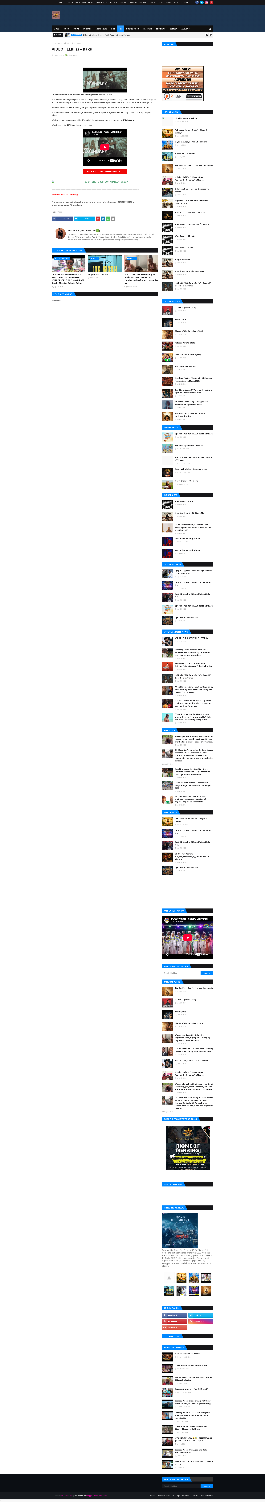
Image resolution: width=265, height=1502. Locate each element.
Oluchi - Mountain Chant (91, 35)
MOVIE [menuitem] (76, 29)
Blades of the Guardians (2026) (189, 331)
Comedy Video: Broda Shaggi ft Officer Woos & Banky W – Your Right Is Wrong (193, 1402)
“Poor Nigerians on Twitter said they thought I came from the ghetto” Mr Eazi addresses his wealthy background (194, 717)
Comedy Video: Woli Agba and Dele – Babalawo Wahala (191, 1451)
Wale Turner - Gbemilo (185, 236)
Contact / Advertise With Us (202, 1495)
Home (54, 43)
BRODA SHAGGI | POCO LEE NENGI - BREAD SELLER (194, 1463)
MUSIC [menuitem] (66, 29)
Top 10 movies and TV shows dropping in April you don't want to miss (193, 391)
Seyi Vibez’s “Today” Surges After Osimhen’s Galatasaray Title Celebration (193, 664)
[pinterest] (211, 2)
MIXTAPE (143, 2)
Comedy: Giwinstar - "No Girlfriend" (191, 1389)
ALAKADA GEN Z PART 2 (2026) (188, 354)
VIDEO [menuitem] (56, 29)
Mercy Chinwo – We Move (186, 481)
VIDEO (161, 2)
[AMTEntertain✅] (61, 55)
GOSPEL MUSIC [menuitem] (132, 29)
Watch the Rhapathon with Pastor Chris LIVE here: (193, 458)
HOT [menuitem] (113, 29)
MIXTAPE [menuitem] (87, 29)
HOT (53, 2)
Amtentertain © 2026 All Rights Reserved (173, 1495)
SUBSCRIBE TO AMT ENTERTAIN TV (102, 171)
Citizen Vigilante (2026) (185, 307)
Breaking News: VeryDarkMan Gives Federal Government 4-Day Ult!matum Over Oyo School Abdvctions (192, 652)
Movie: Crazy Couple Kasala (187, 1353)
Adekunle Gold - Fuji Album (187, 538)
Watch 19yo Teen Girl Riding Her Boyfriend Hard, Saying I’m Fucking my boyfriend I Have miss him (141, 278)
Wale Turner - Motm (184, 247)
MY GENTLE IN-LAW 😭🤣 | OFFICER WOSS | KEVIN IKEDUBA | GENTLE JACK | (193, 1439)
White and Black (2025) (185, 366)
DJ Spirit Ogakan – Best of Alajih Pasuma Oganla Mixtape (193, 572)
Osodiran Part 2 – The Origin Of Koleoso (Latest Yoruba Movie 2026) (193, 379)
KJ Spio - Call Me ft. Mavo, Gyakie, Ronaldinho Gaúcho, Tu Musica (190, 178)
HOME (168, 2)
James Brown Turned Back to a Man (191, 1365)
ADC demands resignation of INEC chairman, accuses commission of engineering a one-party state (190, 799)
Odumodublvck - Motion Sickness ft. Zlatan (192, 190)
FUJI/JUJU (69, 2)
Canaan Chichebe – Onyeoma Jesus (191, 469)
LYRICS (60, 2)
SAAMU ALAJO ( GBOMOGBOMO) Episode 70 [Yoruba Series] (193, 1378)
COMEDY (152, 2)
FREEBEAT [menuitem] (147, 29)
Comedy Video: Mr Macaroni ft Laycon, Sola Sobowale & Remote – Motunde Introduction (192, 1415)
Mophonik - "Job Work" (99, 274)
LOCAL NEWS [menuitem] (101, 29)
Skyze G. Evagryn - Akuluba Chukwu (191, 142)
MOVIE (90, 2)
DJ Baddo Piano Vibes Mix (186, 617)
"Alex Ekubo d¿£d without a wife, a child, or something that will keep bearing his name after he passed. (194, 689)
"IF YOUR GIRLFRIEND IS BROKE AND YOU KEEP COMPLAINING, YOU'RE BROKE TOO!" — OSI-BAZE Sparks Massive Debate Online (68, 278)
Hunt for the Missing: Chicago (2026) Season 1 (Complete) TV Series (191, 403)
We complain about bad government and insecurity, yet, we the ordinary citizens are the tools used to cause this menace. (194, 739)
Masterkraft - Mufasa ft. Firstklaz (190, 212)
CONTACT (185, 2)
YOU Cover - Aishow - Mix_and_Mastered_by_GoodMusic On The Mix (192, 856)
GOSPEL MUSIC (102, 2)
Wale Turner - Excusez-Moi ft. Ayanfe (192, 224)
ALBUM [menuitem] (184, 29)
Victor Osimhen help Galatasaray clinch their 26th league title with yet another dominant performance (193, 703)
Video (60, 43)
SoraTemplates (67, 1495)
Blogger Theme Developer (96, 1495)
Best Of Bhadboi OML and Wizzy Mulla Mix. (192, 595)
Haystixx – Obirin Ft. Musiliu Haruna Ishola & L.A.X (191, 202)
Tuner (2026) (180, 319)
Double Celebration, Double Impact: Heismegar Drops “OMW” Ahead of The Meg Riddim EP (193, 527)
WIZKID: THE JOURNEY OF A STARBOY (191, 638)
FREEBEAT (114, 2)
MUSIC (176, 2)
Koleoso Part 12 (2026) (185, 343)
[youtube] (174, 1327)
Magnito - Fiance (182, 259)
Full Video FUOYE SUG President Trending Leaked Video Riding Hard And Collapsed (194, 1050)
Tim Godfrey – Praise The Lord (189, 445)
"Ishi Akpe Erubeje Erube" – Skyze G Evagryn (191, 131)
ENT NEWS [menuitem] (160, 29)
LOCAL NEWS (80, 2)
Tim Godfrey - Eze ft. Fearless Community (194, 165)
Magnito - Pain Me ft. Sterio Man (190, 271)
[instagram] (206, 2)
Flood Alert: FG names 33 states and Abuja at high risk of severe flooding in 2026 (193, 785)
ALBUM (123, 2)
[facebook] (197, 2)
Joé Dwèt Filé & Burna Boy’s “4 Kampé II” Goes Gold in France (193, 284)
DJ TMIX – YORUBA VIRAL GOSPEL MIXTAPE (194, 434)
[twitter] (202, 2)
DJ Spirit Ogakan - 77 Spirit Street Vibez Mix (193, 583)
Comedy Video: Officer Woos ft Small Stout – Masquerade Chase (192, 1427)
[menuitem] (120, 28)
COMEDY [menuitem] (173, 29)
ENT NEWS (133, 2)
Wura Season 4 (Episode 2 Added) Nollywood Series (190, 414)
